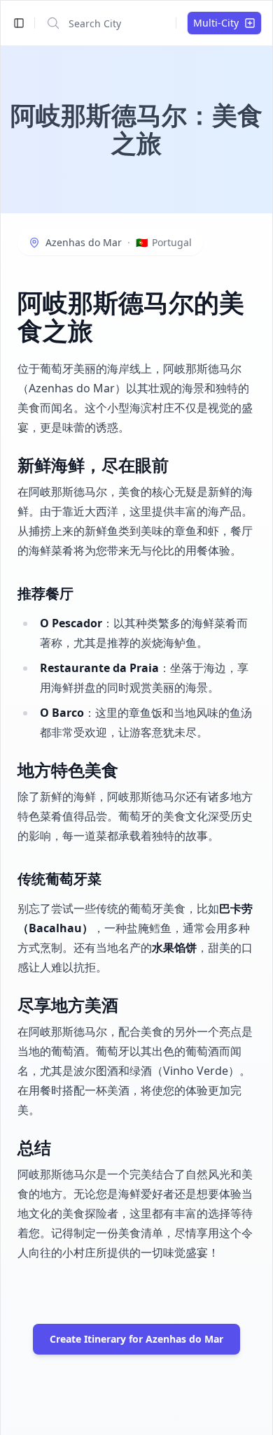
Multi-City (216, 22)
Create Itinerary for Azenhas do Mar (136, 1338)
